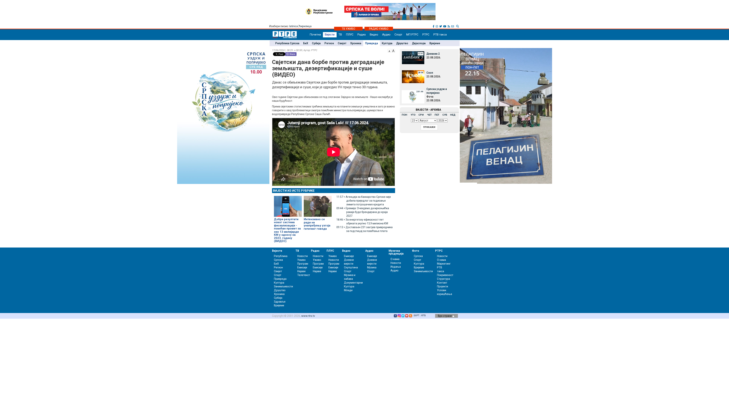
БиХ (305, 43)
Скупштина (351, 267)
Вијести (330, 34)
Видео (374, 34)
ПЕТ (437, 114)
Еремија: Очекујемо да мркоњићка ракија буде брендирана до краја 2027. (362, 212)
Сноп (429, 72)
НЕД (452, 114)
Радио (361, 34)
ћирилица (305, 26)
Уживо (301, 259)
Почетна (315, 34)
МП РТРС (412, 34)
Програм (302, 263)
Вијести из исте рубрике (294, 190)
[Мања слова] (389, 50)
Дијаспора (419, 43)
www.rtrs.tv (308, 315)
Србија (316, 43)
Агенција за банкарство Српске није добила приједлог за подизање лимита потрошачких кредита (363, 200)
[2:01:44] (413, 96)
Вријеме (434, 43)
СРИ (421, 114)
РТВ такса (440, 34)
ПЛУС (349, 34)
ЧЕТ (429, 114)
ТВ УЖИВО (348, 28)
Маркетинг (444, 263)
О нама (395, 259)
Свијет (342, 43)
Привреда (371, 43)
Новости (302, 256)
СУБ (444, 114)
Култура (387, 43)
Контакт (442, 282)
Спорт (398, 34)
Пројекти (442, 286)
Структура (443, 278)
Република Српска (287, 43)
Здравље (280, 301)
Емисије (302, 267)
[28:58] (413, 76)
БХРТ (416, 315)
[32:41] (413, 57)
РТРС (425, 34)
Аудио (386, 34)
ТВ (340, 34)
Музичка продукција (396, 252)
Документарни (353, 282)
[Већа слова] (393, 50)
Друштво (402, 43)
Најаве (301, 271)
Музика (371, 267)
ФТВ (423, 315)
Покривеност (445, 275)
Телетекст (303, 275)
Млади (348, 290)
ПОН (404, 114)
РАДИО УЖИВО (378, 28)
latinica (293, 26)
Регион (329, 43)
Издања (396, 266)
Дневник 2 (433, 53)
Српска (418, 256)
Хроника (355, 43)
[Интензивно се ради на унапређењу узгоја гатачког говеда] (318, 204)
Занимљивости (283, 286)
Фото (415, 250)
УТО (413, 114)
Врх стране (445, 315)
